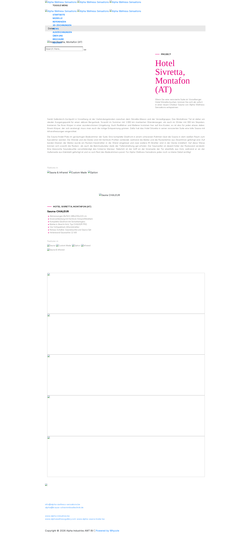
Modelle (58, 18)
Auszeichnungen (62, 32)
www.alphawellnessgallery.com (60, 519)
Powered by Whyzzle (107, 530)
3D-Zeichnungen (62, 25)
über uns (58, 35)
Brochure (58, 39)
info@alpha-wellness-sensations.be (62, 504)
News (56, 28)
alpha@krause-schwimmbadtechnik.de (64, 507)
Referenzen (59, 21)
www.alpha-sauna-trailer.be (91, 519)
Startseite (59, 14)
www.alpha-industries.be (57, 516)
